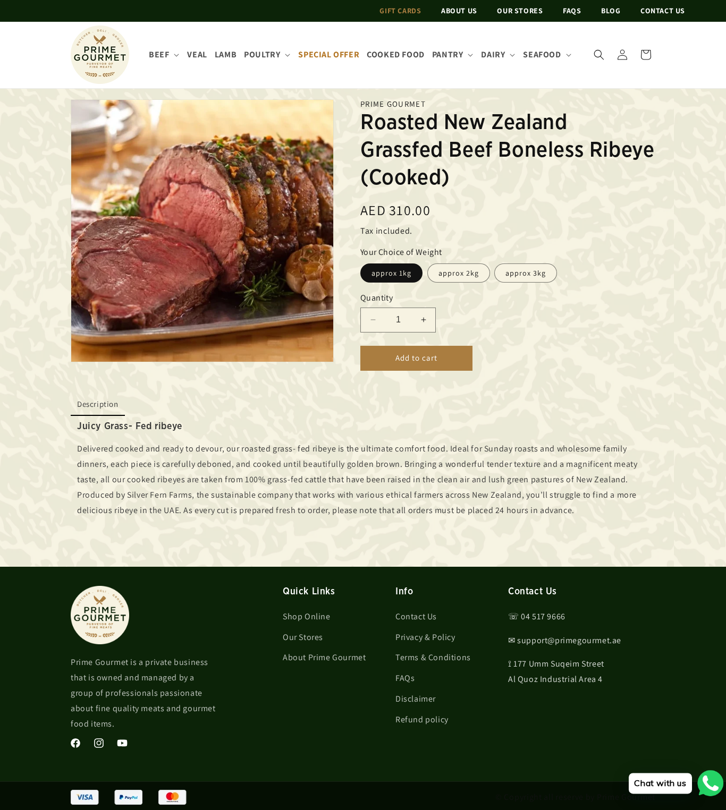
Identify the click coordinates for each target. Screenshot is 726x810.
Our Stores (520, 10)
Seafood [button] (542, 54)
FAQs (572, 10)
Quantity (376, 297)
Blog (610, 10)
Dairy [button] (493, 54)
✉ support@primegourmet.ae (564, 640)
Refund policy (422, 719)
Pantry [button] (447, 54)
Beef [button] (159, 54)
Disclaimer (415, 698)
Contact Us (662, 10)
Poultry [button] (262, 54)
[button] (599, 54)
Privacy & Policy (425, 637)
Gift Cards (400, 10)
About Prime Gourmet (324, 657)
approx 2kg (458, 273)
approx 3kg (525, 273)
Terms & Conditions (433, 657)
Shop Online (307, 616)
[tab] (98, 405)
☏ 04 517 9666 (536, 616)
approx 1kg (391, 273)
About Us (459, 10)
